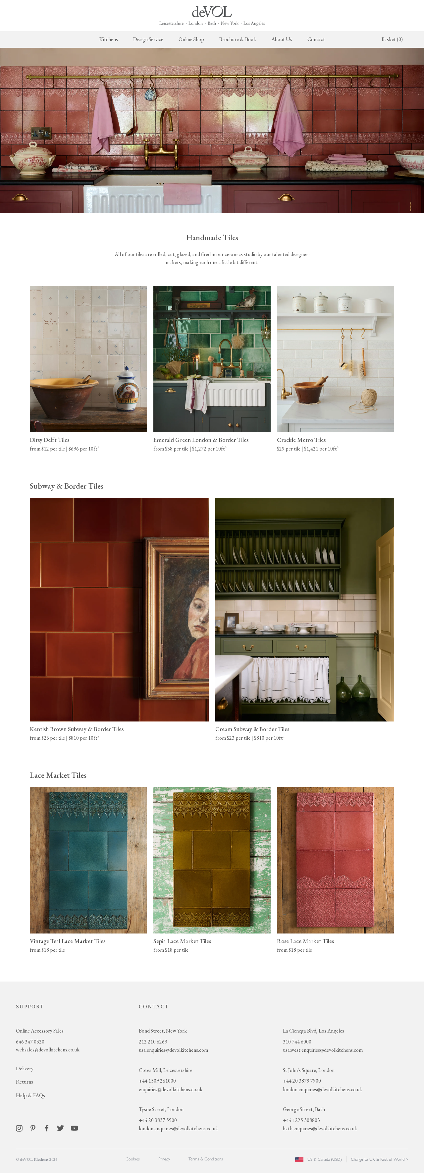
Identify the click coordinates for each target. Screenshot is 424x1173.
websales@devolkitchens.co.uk (48, 1049)
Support (30, 1006)
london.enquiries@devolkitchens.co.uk (178, 1128)
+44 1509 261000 (157, 1080)
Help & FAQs (30, 1095)
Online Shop (191, 39)
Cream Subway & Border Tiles (252, 729)
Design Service (148, 39)
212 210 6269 (153, 1041)
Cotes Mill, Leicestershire (165, 1070)
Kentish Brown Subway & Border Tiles (77, 729)
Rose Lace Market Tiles (305, 941)
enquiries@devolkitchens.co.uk (170, 1089)
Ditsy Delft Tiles (49, 440)
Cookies (133, 1158)
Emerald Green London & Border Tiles (200, 440)
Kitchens (108, 39)
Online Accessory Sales (40, 1030)
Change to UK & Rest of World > (379, 1159)
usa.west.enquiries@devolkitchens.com (323, 1049)
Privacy (164, 1158)
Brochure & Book (237, 39)
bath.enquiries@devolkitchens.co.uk (320, 1128)
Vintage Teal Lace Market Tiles (67, 941)
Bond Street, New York (163, 1030)
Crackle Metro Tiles (301, 440)
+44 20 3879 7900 (302, 1080)
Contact (316, 39)
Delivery (24, 1068)
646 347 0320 (30, 1041)
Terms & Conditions (205, 1158)
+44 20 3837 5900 (158, 1120)
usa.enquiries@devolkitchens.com (173, 1049)
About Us (281, 39)
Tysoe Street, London (161, 1109)
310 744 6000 (297, 1041)
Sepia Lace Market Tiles (182, 941)
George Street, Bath (304, 1109)
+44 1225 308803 (301, 1120)
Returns (24, 1081)
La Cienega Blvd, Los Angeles (313, 1030)
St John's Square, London (309, 1070)
